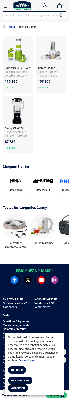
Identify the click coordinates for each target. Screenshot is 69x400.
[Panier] (59, 5)
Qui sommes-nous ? (15, 303)
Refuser (17, 369)
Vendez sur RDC (44, 303)
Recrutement (42, 307)
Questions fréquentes (16, 321)
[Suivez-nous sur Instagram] (54, 280)
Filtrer (56, 395)
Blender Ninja (16, 190)
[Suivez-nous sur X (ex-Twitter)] (28, 280)
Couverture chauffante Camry (15, 245)
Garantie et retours (14, 329)
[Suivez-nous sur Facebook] (14, 280)
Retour (11, 26)
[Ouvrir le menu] (5, 6)
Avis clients (10, 307)
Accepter (18, 388)
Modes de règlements (16, 325)
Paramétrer (20, 380)
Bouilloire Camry (43, 243)
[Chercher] (61, 15)
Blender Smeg (43, 190)
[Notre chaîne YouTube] (41, 280)
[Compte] (45, 5)
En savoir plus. (27, 360)
